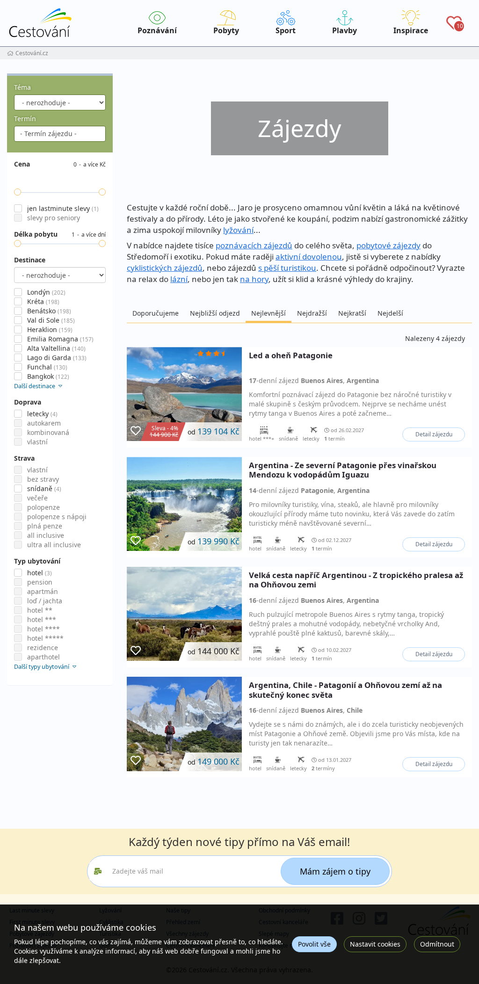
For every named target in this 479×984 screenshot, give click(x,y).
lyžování (238, 229)
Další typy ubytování (42, 667)
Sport (286, 30)
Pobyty (226, 30)
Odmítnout (437, 944)
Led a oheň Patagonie (291, 356)
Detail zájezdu (433, 434)
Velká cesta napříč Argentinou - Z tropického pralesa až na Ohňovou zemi (356, 580)
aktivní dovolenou (309, 256)
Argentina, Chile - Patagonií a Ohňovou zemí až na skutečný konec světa (345, 689)
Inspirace (410, 30)
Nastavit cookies (375, 944)
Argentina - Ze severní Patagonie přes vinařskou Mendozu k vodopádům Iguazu (342, 470)
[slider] (17, 191)
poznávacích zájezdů (254, 245)
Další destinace (35, 386)
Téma (22, 87)
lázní (179, 279)
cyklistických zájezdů (165, 267)
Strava (24, 458)
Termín (25, 118)
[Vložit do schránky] (136, 431)
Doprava (27, 402)
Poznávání (157, 30)
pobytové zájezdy (388, 245)
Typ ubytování (37, 561)
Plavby (344, 30)
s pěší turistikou (287, 267)
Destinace (29, 259)
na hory (254, 279)
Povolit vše (314, 944)
